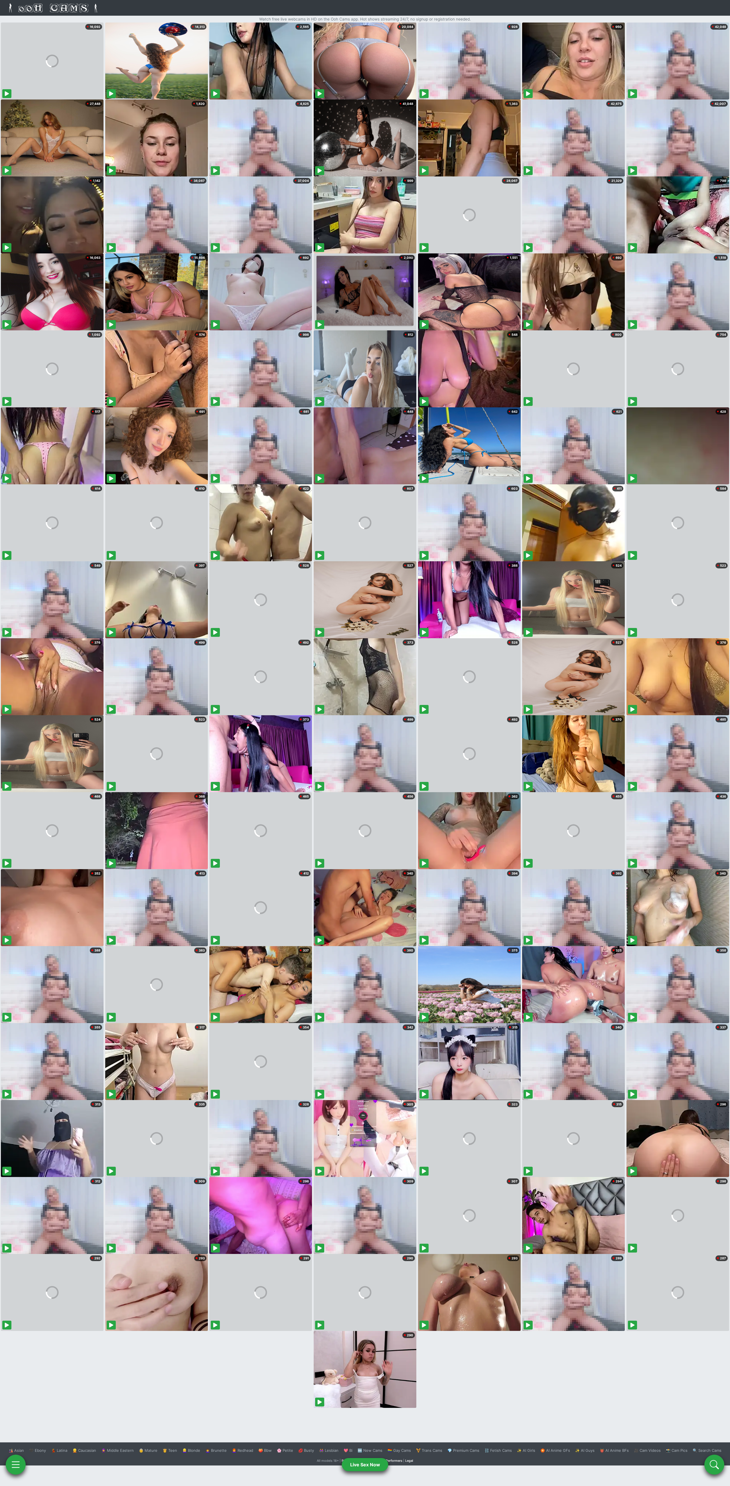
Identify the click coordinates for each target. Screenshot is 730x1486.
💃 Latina (59, 1450)
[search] (714, 1465)
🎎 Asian (16, 1450)
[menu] (16, 1465)
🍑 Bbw (265, 1450)
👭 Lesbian (328, 1450)
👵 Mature (148, 1450)
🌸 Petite (285, 1450)
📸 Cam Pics (677, 1450)
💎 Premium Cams (463, 1450)
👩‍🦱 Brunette (216, 1450)
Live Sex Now (365, 1464)
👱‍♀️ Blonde (191, 1450)
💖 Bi (348, 1450)
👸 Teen (170, 1450)
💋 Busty (306, 1450)
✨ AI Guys (585, 1450)
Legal (409, 1461)
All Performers (391, 1461)
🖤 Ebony (37, 1450)
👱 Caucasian (84, 1450)
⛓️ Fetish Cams (498, 1450)
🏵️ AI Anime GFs (555, 1450)
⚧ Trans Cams (429, 1450)
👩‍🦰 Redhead (242, 1450)
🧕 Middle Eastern (117, 1450)
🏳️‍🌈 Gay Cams (399, 1450)
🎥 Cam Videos (647, 1450)
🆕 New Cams (370, 1450)
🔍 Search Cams (707, 1450)
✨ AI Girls (526, 1450)
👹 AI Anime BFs (614, 1450)
